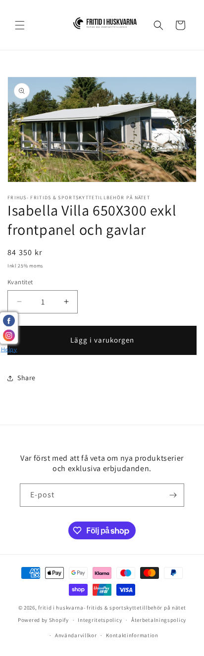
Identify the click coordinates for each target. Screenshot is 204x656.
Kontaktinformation (132, 635)
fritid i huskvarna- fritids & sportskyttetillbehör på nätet (112, 607)
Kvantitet (20, 282)
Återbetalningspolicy (158, 619)
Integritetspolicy (100, 619)
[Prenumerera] (173, 495)
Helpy (9, 349)
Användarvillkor (76, 635)
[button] (20, 25)
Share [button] (26, 377)
